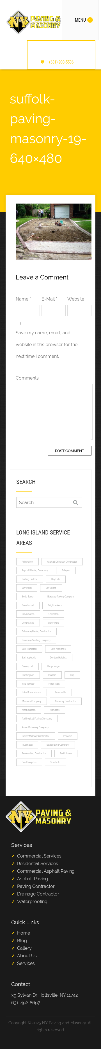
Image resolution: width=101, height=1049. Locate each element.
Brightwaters (55, 605)
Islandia (52, 675)
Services (26, 963)
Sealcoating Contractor (34, 753)
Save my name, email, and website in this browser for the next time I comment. (46, 344)
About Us (27, 955)
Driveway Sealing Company (36, 640)
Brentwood (28, 605)
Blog (22, 940)
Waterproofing (32, 901)
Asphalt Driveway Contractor (62, 561)
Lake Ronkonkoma (31, 692)
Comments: (28, 378)
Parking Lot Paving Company (37, 718)
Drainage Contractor (38, 894)
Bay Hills (55, 579)
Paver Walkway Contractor (35, 736)
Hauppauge (53, 666)
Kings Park (54, 683)
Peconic (67, 736)
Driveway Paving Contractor (36, 631)
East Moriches (58, 649)
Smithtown (66, 753)
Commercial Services (39, 856)
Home (23, 933)
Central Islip (28, 622)
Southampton (29, 762)
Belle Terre (27, 596)
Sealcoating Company (58, 744)
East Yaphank (29, 657)
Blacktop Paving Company (60, 596)
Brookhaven (28, 614)
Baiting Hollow (29, 579)
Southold (55, 762)
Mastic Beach (29, 710)
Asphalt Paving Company (35, 570)
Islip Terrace (28, 683)
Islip (72, 675)
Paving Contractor (36, 886)
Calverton (54, 614)
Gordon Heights (58, 657)
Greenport (27, 666)
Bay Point (27, 587)
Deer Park (53, 622)
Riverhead (27, 744)
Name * (23, 299)
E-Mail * (49, 299)
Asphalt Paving (32, 878)
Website (75, 299)
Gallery (24, 948)
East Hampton (29, 649)
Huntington (28, 675)
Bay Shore (51, 587)
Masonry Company (31, 701)
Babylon (66, 570)
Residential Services (37, 863)
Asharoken (27, 561)
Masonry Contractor (65, 701)
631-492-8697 (25, 1002)
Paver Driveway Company (35, 727)
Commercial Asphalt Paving (46, 871)
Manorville (60, 692)
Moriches (54, 710)
